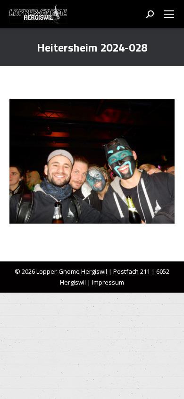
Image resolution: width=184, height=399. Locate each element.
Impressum (108, 282)
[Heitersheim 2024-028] (92, 161)
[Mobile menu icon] (169, 14)
